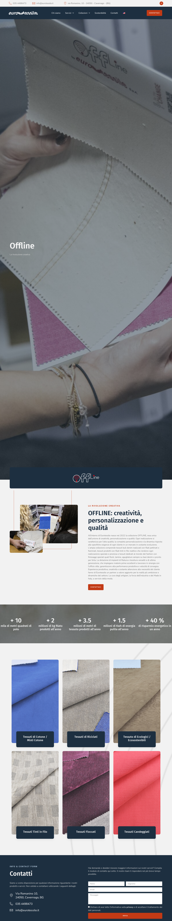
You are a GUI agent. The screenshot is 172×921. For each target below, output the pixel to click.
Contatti (114, 13)
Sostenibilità (100, 13)
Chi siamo (55, 13)
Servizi (68, 13)
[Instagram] (161, 3)
